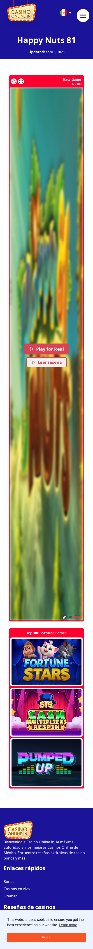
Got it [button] (46, 937)
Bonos (9, 881)
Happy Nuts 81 (46, 40)
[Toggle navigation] (83, 15)
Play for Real (49, 349)
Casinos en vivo (17, 888)
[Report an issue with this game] (14, 81)
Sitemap (11, 896)
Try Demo (46, 661)
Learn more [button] (68, 925)
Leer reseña (50, 362)
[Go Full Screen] (21, 81)
